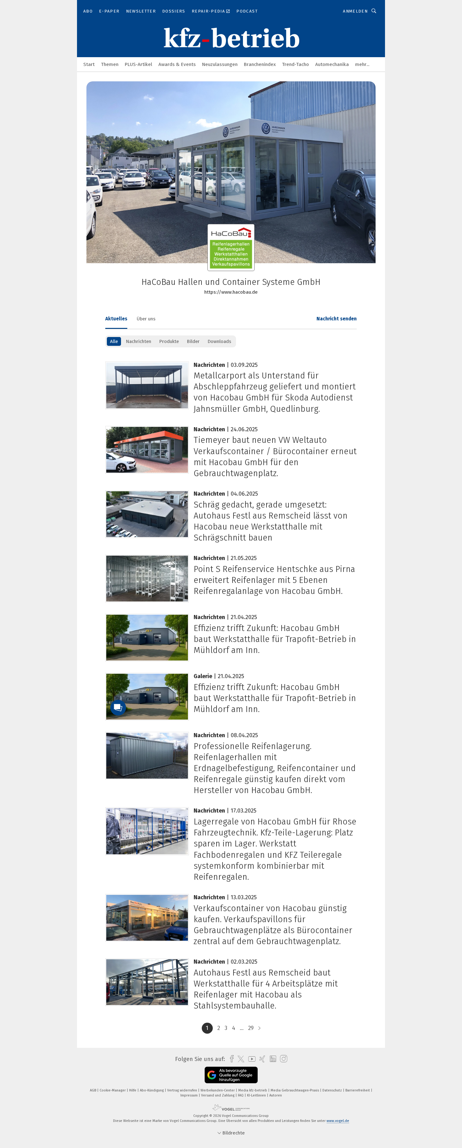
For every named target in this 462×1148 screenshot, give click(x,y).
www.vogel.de (338, 1121)
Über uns (146, 319)
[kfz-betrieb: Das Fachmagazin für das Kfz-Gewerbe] (89, 64)
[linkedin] (271, 1059)
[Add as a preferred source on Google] (231, 1075)
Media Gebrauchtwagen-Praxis (295, 1090)
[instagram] (282, 1059)
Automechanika (332, 64)
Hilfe (133, 1090)
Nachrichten (138, 341)
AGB (93, 1090)
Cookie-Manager (113, 1090)
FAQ (241, 1095)
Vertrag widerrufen (182, 1090)
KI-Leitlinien (257, 1095)
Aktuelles (116, 319)
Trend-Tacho (295, 64)
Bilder (193, 341)
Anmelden (355, 11)
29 (251, 1028)
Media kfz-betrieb (253, 1090)
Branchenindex (260, 64)
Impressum (189, 1095)
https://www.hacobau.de (231, 292)
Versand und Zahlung (218, 1095)
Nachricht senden (336, 319)
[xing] (261, 1059)
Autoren (275, 1095)
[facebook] (230, 1059)
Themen (109, 64)
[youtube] (250, 1059)
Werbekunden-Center (218, 1090)
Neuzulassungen (220, 64)
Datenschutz (332, 1090)
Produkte (169, 341)
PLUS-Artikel (138, 64)
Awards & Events (177, 64)
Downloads (219, 341)
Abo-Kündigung (152, 1090)
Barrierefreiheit (358, 1090)
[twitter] (239, 1059)
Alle (114, 341)
